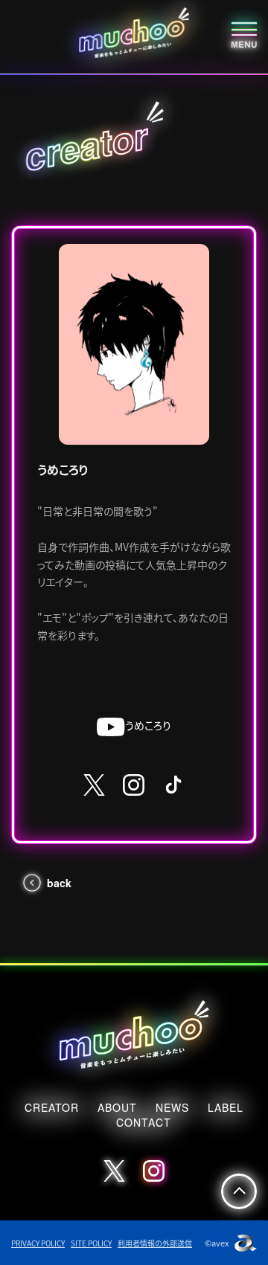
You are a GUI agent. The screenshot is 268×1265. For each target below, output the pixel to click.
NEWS (172, 1107)
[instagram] (133, 785)
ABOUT (117, 1107)
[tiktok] (173, 784)
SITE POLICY (91, 1243)
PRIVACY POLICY (38, 1243)
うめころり (148, 725)
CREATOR (52, 1107)
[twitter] (94, 785)
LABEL (225, 1107)
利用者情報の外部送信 (155, 1243)
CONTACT (143, 1122)
